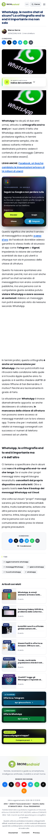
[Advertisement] (24, 320)
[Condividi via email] (31, 42)
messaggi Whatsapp (14, 567)
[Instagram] (17, 784)
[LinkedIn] (15, 42)
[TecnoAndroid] (12, 4)
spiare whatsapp (37, 567)
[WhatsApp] (25, 42)
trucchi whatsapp (13, 572)
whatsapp (31, 572)
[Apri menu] (44, 4)
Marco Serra (14, 30)
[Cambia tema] (27, 4)
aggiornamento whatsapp (17, 562)
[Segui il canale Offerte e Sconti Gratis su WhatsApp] (36, 784)
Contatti (25, 833)
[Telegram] (20, 42)
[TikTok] (43, 784)
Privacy (36, 833)
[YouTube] (24, 784)
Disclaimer (13, 833)
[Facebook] (4, 42)
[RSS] (24, 790)
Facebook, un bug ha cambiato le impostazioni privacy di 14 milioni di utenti (23, 167)
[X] (9, 42)
